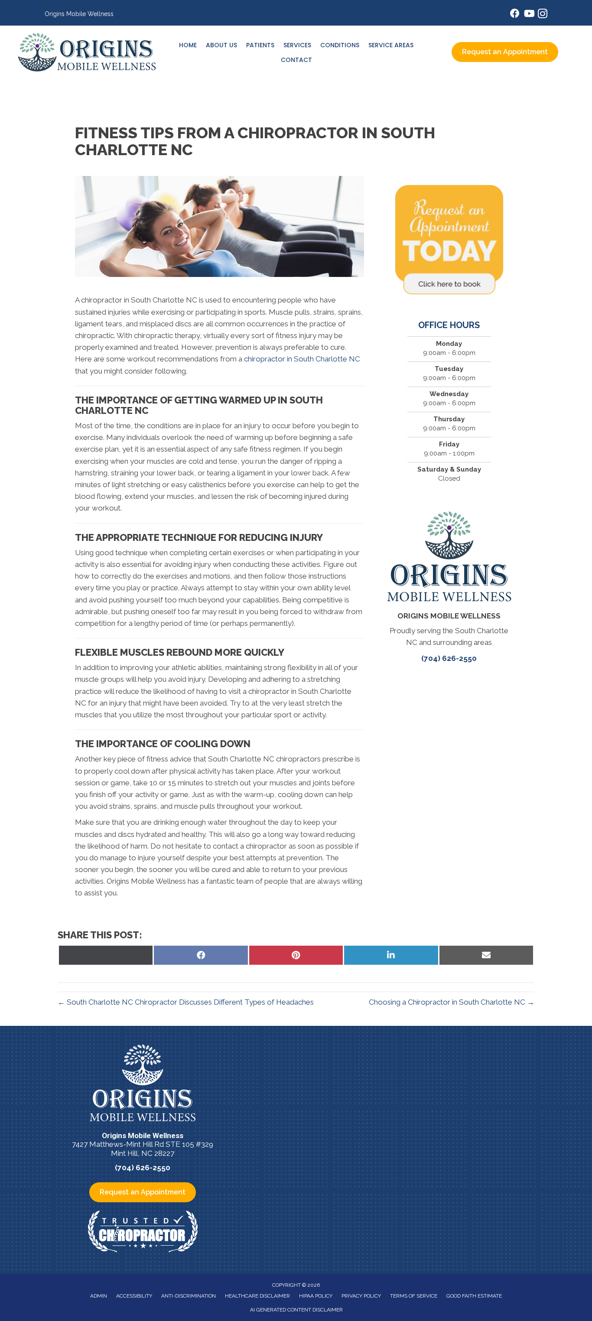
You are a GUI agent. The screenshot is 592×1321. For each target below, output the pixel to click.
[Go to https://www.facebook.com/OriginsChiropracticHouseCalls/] (515, 14)
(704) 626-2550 (449, 658)
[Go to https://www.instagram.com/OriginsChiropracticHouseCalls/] (542, 15)
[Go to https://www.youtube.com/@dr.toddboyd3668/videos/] (528, 14)
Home (188, 45)
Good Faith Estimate (474, 1296)
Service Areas (390, 45)
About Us (221, 45)
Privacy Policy (361, 1296)
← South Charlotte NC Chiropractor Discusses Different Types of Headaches (186, 1002)
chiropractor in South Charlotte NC (302, 359)
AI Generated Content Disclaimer (296, 1310)
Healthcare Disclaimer (257, 1296)
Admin (98, 1296)
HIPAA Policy (315, 1296)
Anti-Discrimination (188, 1296)
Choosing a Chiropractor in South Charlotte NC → (451, 1002)
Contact (296, 59)
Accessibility (134, 1296)
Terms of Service (413, 1296)
